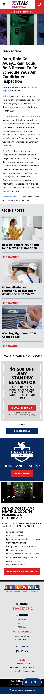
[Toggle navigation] (4, 4)
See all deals (22, 430)
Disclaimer (14, 684)
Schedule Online (22, 690)
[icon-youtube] (26, 651)
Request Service (20, 407)
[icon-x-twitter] (22, 651)
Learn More (22, 473)
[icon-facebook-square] (17, 651)
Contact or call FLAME (12, 196)
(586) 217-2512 (22, 608)
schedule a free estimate (22, 571)
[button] (19, 424)
